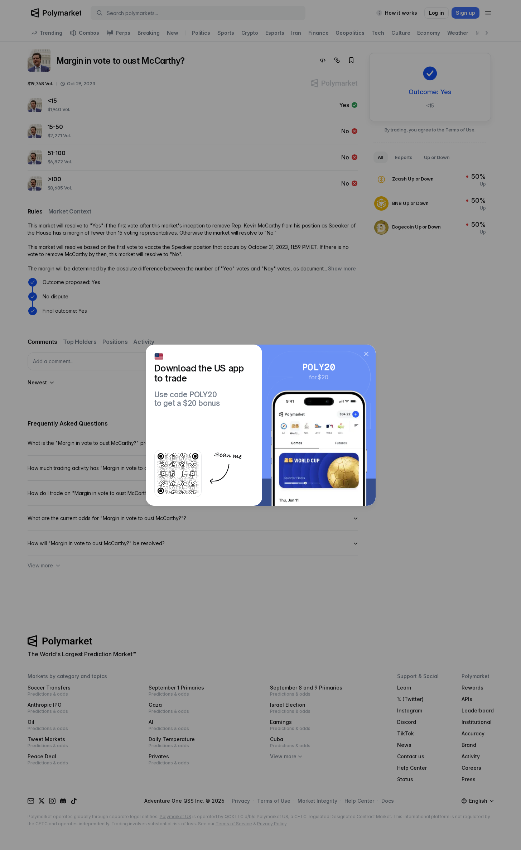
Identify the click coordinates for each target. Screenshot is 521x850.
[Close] (366, 354)
